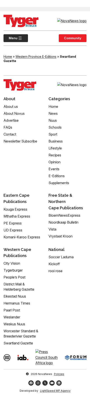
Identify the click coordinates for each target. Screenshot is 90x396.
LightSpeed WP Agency (55, 390)
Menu (10, 38)
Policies (59, 374)
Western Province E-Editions (36, 56)
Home (7, 56)
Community (72, 38)
